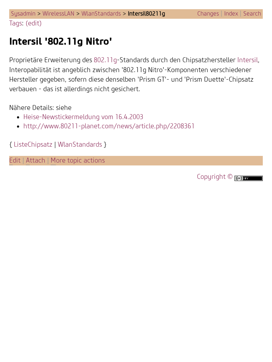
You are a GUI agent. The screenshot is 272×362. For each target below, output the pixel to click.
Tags (15, 23)
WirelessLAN (58, 13)
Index (231, 13)
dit (15, 161)
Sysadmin (23, 13)
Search (252, 13)
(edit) (34, 23)
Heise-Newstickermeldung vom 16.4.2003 (83, 117)
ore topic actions (78, 161)
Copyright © (215, 177)
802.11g (105, 60)
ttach (35, 161)
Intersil (247, 60)
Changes (208, 13)
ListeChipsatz (33, 145)
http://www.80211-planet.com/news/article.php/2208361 (109, 126)
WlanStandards (101, 13)
